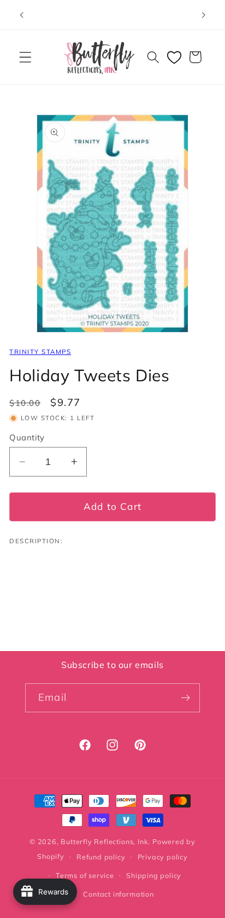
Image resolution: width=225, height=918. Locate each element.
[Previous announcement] (21, 15)
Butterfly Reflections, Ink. (105, 841)
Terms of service (85, 875)
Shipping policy (153, 875)
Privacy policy (163, 856)
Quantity (27, 437)
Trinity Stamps (40, 351)
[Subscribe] (185, 698)
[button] (25, 57)
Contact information (118, 894)
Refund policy (100, 856)
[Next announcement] (204, 15)
